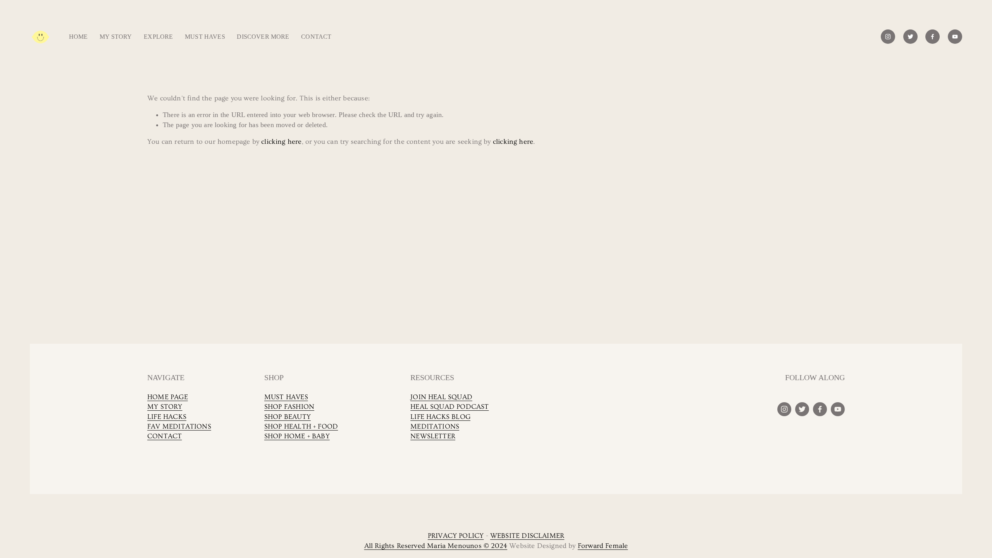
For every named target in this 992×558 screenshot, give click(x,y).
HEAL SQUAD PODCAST (449, 407)
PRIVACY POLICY (456, 536)
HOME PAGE (167, 397)
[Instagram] (888, 36)
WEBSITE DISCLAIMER (527, 536)
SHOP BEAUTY (287, 417)
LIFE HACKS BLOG (440, 417)
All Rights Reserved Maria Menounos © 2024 (435, 546)
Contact (316, 36)
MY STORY (164, 407)
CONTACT (164, 436)
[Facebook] (932, 36)
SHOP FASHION (289, 407)
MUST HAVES (286, 397)
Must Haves (205, 36)
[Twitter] (910, 36)
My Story (116, 36)
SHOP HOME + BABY (297, 436)
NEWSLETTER (432, 436)
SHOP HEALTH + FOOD (301, 426)
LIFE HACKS (166, 417)
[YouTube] (955, 36)
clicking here (281, 142)
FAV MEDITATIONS (179, 426)
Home (78, 36)
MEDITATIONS (434, 426)
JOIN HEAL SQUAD (441, 397)
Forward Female (603, 546)
